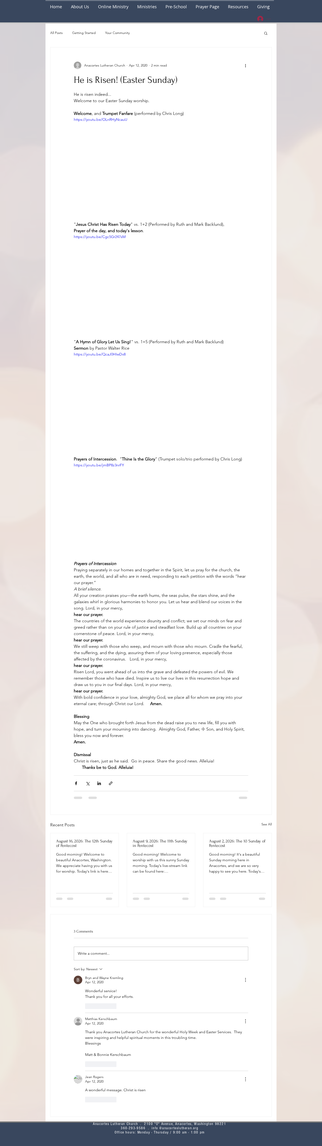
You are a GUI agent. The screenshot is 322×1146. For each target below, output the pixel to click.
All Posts (56, 33)
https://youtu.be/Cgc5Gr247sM (100, 236)
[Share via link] (110, 783)
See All (266, 824)
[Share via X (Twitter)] (87, 783)
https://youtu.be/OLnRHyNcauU (100, 119)
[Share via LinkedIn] (99, 783)
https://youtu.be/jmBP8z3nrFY (99, 465)
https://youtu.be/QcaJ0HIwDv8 (100, 354)
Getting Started (84, 33)
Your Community (117, 33)
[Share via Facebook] (76, 783)
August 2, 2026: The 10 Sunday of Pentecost (237, 843)
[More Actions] (245, 980)
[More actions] (245, 65)
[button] (147, 4)
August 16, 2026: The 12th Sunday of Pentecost (84, 843)
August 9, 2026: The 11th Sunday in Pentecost (160, 843)
